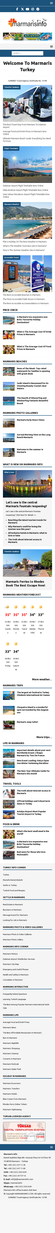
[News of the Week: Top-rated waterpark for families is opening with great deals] (9, 371)
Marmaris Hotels (10, 1094)
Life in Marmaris (13, 743)
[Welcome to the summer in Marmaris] (9, 452)
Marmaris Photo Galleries (20, 413)
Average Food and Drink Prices (16, 1022)
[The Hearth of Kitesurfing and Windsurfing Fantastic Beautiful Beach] (9, 401)
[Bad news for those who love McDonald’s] (9, 855)
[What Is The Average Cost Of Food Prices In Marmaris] (9, 349)
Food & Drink (11, 824)
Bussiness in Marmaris (12, 910)
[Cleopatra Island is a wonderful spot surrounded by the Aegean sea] (9, 710)
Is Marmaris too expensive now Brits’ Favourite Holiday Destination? (32, 319)
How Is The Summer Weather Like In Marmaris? (24, 250)
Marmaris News (9, 1027)
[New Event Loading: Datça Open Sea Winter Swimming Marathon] (9, 763)
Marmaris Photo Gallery (13, 940)
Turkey (6, 875)
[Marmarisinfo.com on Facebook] (17, 9)
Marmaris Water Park (12, 1069)
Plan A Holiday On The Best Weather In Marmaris (25, 242)
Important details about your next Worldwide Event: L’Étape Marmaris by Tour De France (33, 753)
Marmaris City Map (11, 964)
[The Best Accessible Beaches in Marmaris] (27, 273)
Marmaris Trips (13, 685)
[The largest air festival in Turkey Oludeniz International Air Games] (9, 695)
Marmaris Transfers (11, 1089)
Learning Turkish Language (14, 999)
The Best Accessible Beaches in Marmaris (21, 295)
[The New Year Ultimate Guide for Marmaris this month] (9, 774)
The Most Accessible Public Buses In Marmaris (24, 299)
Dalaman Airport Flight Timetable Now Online (23, 186)
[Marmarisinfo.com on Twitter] (22, 9)
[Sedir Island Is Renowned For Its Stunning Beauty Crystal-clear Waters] (9, 386)
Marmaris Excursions (12, 1083)
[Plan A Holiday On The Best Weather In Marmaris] (27, 220)
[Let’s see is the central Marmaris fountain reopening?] (27, 496)
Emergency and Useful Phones (16, 969)
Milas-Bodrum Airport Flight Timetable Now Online (25, 190)
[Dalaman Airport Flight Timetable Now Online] (27, 164)
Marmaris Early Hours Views (30, 420)
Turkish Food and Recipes (14, 890)
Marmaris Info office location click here (20, 1190)
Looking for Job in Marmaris (15, 920)
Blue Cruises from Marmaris (14, 1099)
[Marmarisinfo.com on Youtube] (27, 9)
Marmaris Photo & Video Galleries (17, 934)
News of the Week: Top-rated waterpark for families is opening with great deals (33, 371)
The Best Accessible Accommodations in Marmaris (26, 303)
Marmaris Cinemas (11, 1053)
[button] (51, 3)
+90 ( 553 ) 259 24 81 (18, 1172)
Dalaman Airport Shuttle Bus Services (19, 959)
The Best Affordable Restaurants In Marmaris (22, 1033)
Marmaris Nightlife (11, 1043)
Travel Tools (12, 783)
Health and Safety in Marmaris (16, 975)
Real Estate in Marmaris (13, 904)
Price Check (10, 310)
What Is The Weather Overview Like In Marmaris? (25, 246)
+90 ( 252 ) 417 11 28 (16, 1165)
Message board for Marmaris (15, 915)
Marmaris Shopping (11, 1048)
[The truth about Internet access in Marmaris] (9, 793)
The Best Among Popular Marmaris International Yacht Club (26, 1006)
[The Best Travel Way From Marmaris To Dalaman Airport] (27, 103)
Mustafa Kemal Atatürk (13, 880)
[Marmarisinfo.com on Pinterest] (37, 9)
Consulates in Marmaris (13, 980)
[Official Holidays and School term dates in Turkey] (9, 804)
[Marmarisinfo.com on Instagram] (32, 9)
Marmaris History (10, 954)
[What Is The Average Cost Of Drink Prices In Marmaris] (9, 334)
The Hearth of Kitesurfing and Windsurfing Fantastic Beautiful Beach (32, 400)
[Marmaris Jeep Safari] (9, 725)
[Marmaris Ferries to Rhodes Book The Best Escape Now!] (27, 575)
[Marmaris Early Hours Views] (9, 423)
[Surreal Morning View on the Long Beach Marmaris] (9, 437)
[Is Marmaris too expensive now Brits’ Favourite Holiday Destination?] (9, 320)
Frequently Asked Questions (15, 994)
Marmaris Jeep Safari (27, 722)
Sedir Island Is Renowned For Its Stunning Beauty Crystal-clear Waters (32, 386)
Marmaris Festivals (11, 1064)
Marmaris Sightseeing (12, 1109)
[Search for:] (27, 53)
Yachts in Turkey (10, 885)
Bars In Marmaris (10, 1038)
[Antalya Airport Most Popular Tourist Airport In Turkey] (9, 814)
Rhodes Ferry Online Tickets (15, 1104)
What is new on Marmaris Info (23, 464)
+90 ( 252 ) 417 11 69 (16, 1168)
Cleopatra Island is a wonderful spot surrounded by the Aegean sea (32, 710)
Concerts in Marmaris (12, 1059)
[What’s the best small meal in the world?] (9, 834)
